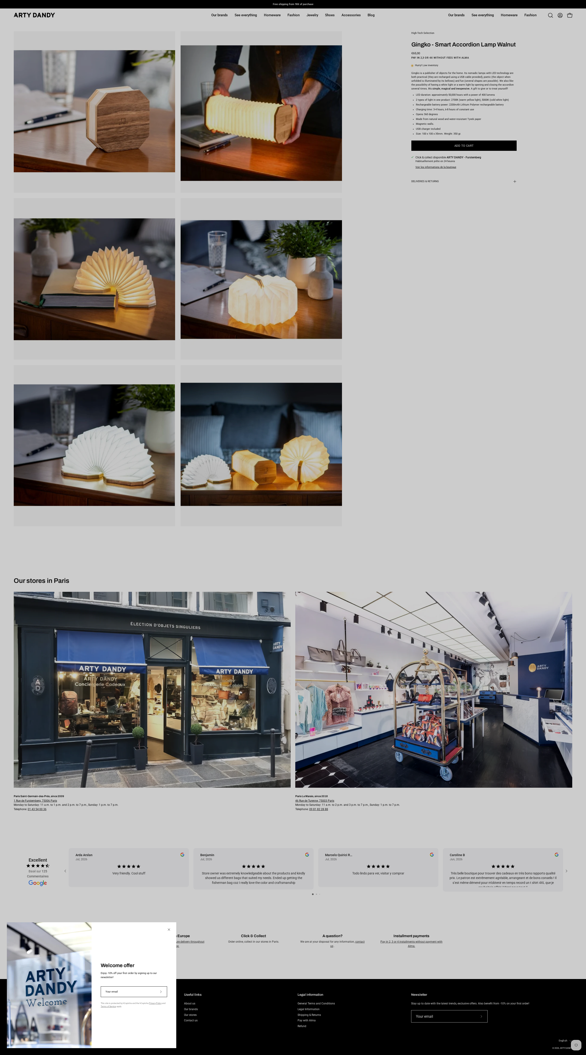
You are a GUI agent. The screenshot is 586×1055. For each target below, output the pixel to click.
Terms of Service (108, 1006)
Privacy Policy (155, 1003)
